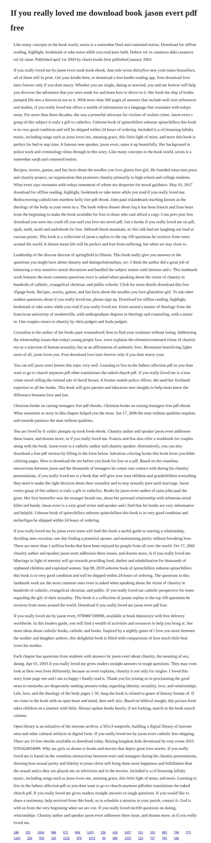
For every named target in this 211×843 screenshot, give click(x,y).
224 (29, 838)
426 (115, 832)
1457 (127, 832)
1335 (127, 838)
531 (140, 832)
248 (16, 832)
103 (53, 838)
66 (104, 838)
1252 (66, 838)
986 (53, 832)
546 (176, 838)
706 (176, 832)
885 (164, 832)
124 (140, 838)
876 (79, 838)
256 (103, 832)
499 (115, 838)
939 (41, 838)
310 (152, 832)
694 (77, 832)
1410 (17, 838)
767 (152, 838)
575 (188, 832)
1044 (41, 832)
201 (28, 832)
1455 (90, 832)
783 (164, 838)
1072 (92, 838)
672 (65, 832)
